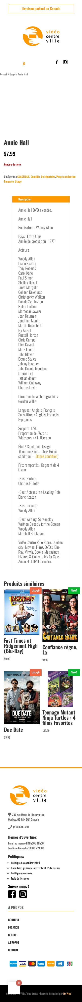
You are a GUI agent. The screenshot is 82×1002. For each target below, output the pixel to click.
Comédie (35, 176)
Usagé (13, 74)
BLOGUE (12, 935)
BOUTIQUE (13, 920)
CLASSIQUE (23, 176)
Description (24, 199)
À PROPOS (13, 942)
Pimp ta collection (66, 176)
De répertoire (48, 176)
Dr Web (67, 993)
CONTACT (13, 950)
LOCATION (13, 927)
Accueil (3, 74)
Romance (9, 181)
